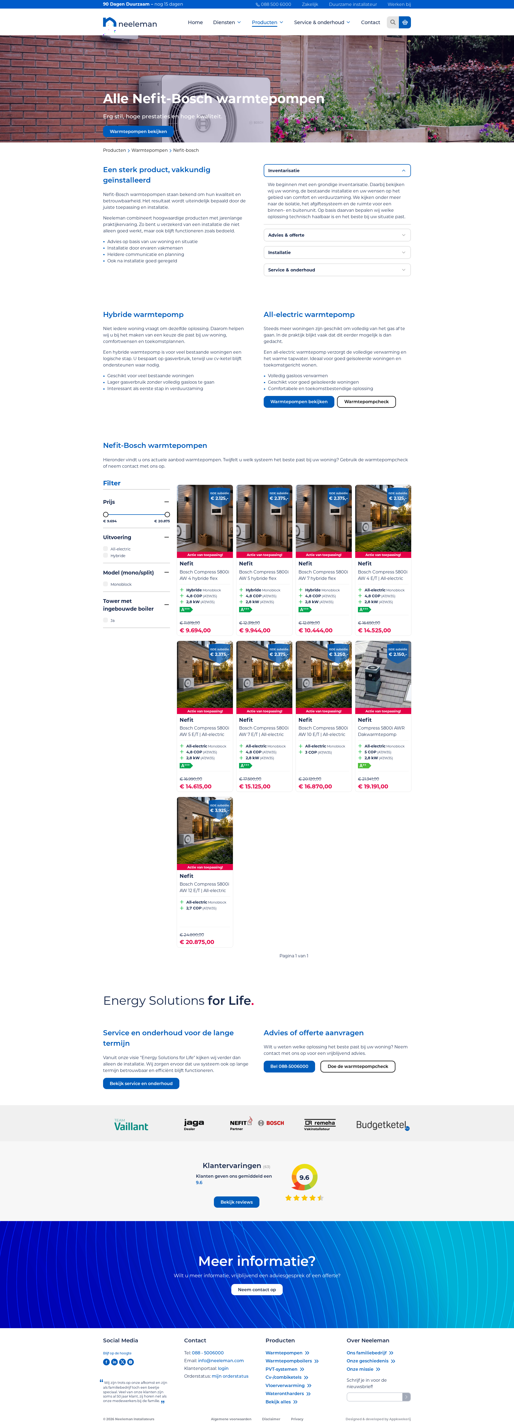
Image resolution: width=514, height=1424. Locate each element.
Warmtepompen (284, 1352)
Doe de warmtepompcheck (358, 1066)
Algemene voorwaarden (231, 1419)
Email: (214, 1360)
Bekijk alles (278, 1401)
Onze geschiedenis (367, 1360)
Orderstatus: (216, 1376)
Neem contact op (257, 1289)
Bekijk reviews (237, 1202)
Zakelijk (310, 4)
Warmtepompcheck (366, 401)
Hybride (118, 555)
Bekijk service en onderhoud (141, 1083)
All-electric (121, 549)
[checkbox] (136, 549)
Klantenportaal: (206, 1368)
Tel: (204, 1352)
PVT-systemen (281, 1369)
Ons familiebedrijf (367, 1352)
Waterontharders (285, 1393)
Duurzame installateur (353, 4)
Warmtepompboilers (289, 1360)
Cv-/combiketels (283, 1377)
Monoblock (121, 584)
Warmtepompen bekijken (138, 131)
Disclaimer (271, 1419)
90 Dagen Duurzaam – (143, 4)
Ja (113, 620)
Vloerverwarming (285, 1385)
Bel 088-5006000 (289, 1066)
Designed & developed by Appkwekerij (378, 1419)
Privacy (297, 1419)
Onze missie (360, 1369)
